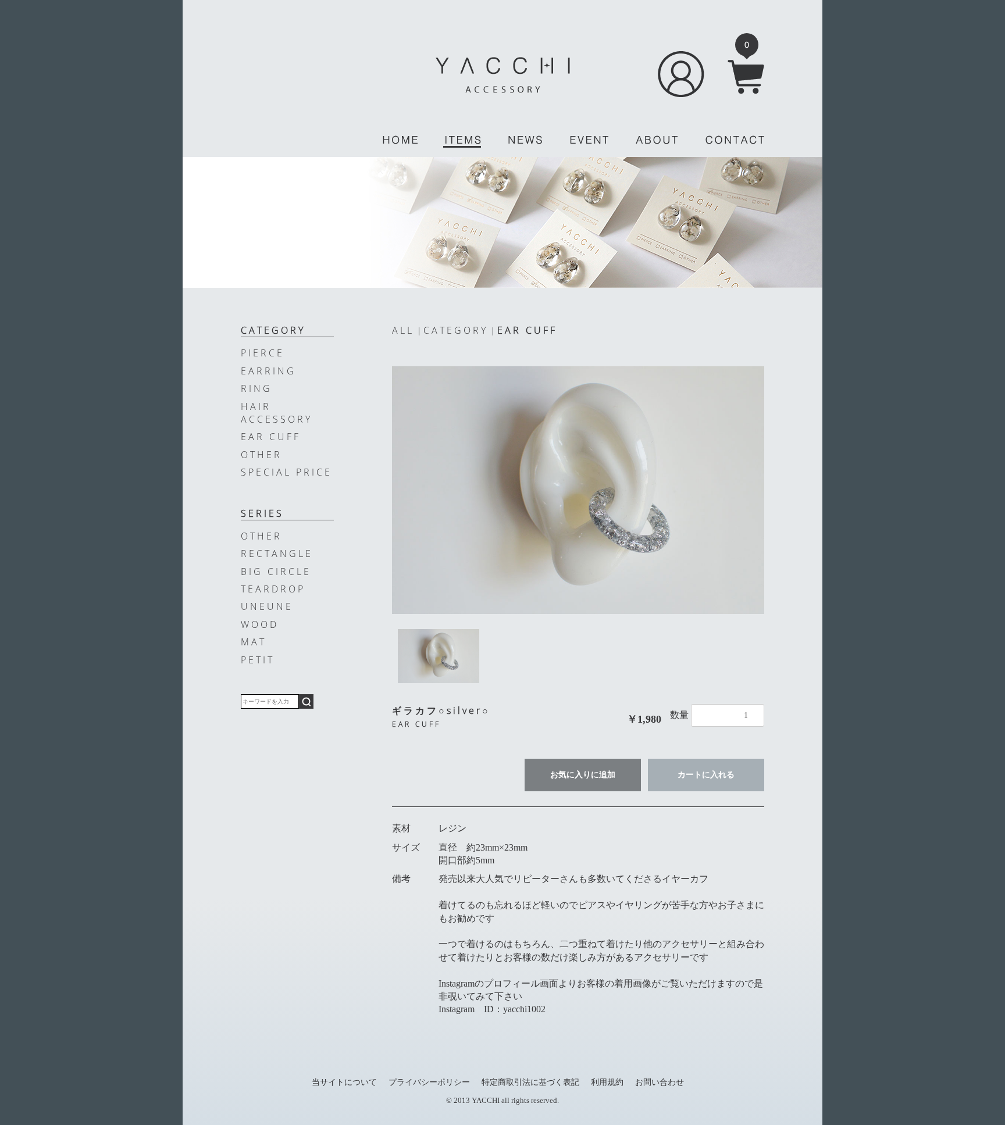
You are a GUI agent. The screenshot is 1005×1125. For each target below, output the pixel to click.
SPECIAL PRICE (286, 472)
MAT (253, 641)
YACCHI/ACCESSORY (503, 75)
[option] (578, 490)
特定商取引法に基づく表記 (530, 1082)
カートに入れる (706, 774)
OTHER (261, 454)
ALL (403, 330)
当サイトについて (344, 1082)
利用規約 (607, 1082)
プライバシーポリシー (429, 1082)
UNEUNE (267, 606)
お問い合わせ (659, 1082)
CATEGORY (455, 330)
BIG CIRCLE (276, 571)
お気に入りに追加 (582, 774)
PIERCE (262, 353)
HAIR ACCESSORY (276, 413)
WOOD (260, 624)
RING (256, 388)
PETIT (258, 659)
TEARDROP (273, 589)
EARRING (268, 371)
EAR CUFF (527, 330)
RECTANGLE (277, 553)
